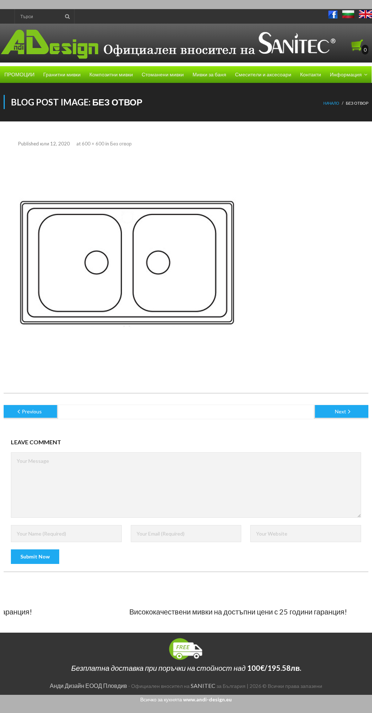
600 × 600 (93, 144)
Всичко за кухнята (186, 699)
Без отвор (121, 144)
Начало (331, 103)
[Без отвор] (127, 263)
